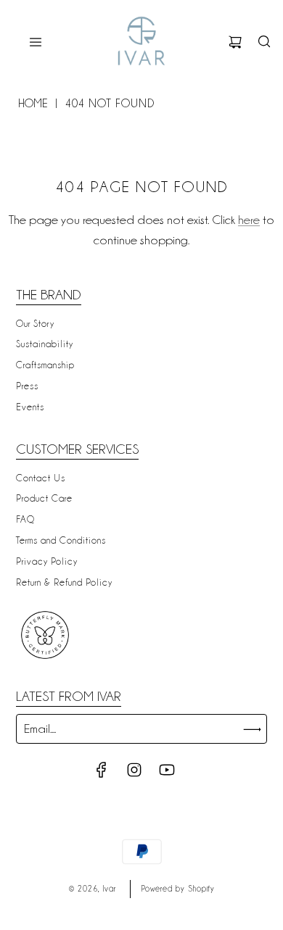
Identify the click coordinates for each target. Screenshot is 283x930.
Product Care (44, 498)
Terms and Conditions (61, 540)
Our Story (35, 323)
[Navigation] (35, 42)
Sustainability (44, 344)
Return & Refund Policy (64, 582)
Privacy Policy (47, 561)
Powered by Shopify (178, 888)
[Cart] (235, 42)
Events (30, 407)
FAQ (25, 519)
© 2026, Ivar (92, 888)
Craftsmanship (45, 365)
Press (27, 386)
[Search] (264, 42)
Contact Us (40, 478)
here (249, 219)
